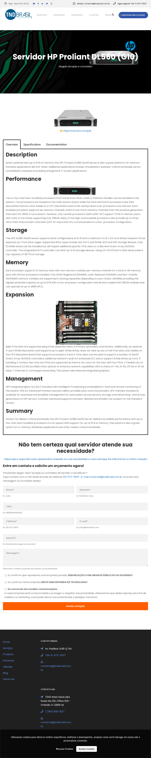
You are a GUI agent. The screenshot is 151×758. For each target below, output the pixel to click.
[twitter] (47, 3)
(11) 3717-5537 (71, 477)
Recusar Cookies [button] (64, 749)
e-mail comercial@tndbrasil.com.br (102, 477)
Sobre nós (123, 15)
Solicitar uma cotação (133, 15)
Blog (108, 15)
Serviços (42, 15)
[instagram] (51, 3)
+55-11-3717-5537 (139, 3)
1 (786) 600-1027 (54, 711)
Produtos (59, 15)
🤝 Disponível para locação (75, 130)
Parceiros (77, 15)
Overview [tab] (12, 144)
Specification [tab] (32, 144)
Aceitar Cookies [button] (87, 749)
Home (27, 15)
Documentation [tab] (56, 144)
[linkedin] (42, 3)
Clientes (94, 15)
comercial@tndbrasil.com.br (97, 3)
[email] (34, 3)
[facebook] (38, 3)
